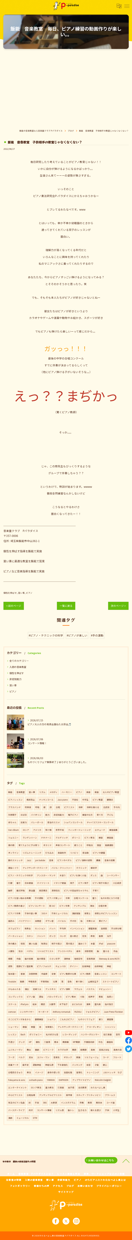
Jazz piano (63, 799)
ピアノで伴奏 (14, 913)
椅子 (72, 883)
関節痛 (66, 1042)
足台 (31, 1057)
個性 (38, 1042)
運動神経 (37, 1064)
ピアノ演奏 (65, 989)
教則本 (99, 1102)
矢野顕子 (12, 814)
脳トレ (71, 1110)
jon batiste (40, 860)
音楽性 (56, 1057)
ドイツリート (43, 883)
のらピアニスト (15, 1095)
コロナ (44, 913)
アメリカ (37, 829)
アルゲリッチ (62, 837)
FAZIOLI (77, 1011)
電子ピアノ (73, 814)
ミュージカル (22, 1118)
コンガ (63, 936)
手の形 (73, 921)
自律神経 (99, 966)
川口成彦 (117, 883)
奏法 (29, 1072)
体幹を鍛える (93, 807)
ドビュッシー (105, 989)
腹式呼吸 (20, 890)
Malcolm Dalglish (103, 1080)
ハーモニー (67, 792)
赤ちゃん (12, 822)
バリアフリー (25, 921)
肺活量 (32, 890)
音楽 (51, 860)
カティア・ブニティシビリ (88, 1095)
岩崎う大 (37, 989)
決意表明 (33, 973)
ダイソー (74, 966)
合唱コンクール (81, 898)
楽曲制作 (62, 852)
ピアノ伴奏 (64, 905)
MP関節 (76, 1042)
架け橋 (48, 829)
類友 (92, 905)
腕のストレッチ (15, 860)
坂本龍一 (12, 973)
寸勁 (82, 996)
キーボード (43, 1011)
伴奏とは (91, 921)
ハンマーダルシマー (90, 1034)
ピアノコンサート (37, 905)
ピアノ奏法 (89, 837)
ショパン (51, 1019)
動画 (22, 981)
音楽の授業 (109, 860)
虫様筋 (104, 928)
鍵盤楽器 (93, 928)
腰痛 (98, 860)
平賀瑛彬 (45, 981)
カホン (30, 936)
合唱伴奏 (102, 905)
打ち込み (49, 852)
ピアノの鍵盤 (99, 852)
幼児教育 (82, 1087)
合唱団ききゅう (15, 1072)
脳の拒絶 (29, 958)
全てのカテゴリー (19, 660)
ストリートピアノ (111, 981)
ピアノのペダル (64, 860)
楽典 (93, 1049)
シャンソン (110, 1026)
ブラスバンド (14, 807)
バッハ (52, 928)
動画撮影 (109, 845)
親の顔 (11, 845)
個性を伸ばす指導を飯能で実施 (22, 551)
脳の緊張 (41, 958)
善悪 (101, 936)
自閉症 (38, 921)
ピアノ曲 (31, 996)
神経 (109, 966)
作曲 (18, 958)
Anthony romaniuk (61, 1011)
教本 (56, 1042)
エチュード (100, 829)
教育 (90, 1102)
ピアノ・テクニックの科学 (20, 875)
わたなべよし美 (98, 1087)
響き (18, 883)
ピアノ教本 (71, 996)
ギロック (68, 1057)
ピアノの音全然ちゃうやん (76, 890)
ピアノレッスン (15, 799)
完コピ (52, 905)
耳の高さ (70, 943)
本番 (93, 943)
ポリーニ (76, 837)
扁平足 (26, 1064)
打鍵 (10, 883)
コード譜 (110, 1102)
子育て (96, 890)
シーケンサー (113, 875)
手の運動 (39, 898)
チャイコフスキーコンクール (100, 822)
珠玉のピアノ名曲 (16, 1102)
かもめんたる (14, 989)
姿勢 (10, 966)
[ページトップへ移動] (126, 1160)
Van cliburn (13, 829)
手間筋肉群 (89, 1042)
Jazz (29, 860)
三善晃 (47, 1042)
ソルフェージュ (91, 1057)
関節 (74, 1049)
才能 (97, 1064)
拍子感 (71, 1087)
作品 (115, 951)
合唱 (58, 807)
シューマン (13, 1026)
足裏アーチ (13, 1064)
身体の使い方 (53, 1072)
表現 (93, 936)
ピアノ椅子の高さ (101, 883)
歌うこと (78, 845)
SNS (45, 1102)
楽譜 (97, 792)
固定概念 (43, 890)
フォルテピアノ (93, 1011)
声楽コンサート (63, 845)
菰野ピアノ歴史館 (24, 966)
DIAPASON (63, 1080)
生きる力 (82, 1110)
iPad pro (25, 1004)
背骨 (54, 973)
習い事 (21, 592)
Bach (23, 1034)
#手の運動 (97, 635)
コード (106, 1057)
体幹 (81, 807)
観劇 (37, 1049)
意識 (101, 996)
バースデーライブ (16, 1110)
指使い (110, 996)
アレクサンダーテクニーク (35, 867)
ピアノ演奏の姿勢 (84, 860)
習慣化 (79, 1072)
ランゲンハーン (30, 837)
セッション (40, 928)
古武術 (106, 807)
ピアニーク (48, 1049)
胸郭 (10, 890)
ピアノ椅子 (83, 883)
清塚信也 (56, 890)
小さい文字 (55, 958)
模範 (10, 958)
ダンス (93, 875)
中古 (100, 1042)
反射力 (24, 822)
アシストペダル (65, 951)
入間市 (52, 1004)
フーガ (11, 1057)
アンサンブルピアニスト (50, 1095)
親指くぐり (13, 867)
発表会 (28, 928)
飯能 (10, 792)
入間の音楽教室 (17, 667)
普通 (23, 973)
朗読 (43, 1004)
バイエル (62, 921)
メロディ (54, 792)
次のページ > (118, 605)
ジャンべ (41, 936)
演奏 (88, 1004)
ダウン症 (49, 921)
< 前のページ (13, 605)
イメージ (39, 1072)
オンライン (13, 852)
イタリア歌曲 (60, 883)
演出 (27, 989)
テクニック (81, 867)
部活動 (85, 852)
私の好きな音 (52, 1034)
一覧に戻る (66, 605)
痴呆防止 (31, 799)
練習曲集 (113, 829)
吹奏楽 (28, 807)
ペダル (30, 951)
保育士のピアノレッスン (106, 913)
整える (106, 951)
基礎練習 (39, 1019)
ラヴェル (78, 989)
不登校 (75, 799)
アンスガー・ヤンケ (46, 875)
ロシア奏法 (36, 1087)
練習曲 (110, 837)
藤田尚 (110, 1042)
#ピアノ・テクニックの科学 (46, 635)
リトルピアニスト (45, 951)
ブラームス (110, 1095)
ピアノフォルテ (44, 966)
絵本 (35, 1004)
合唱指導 (31, 1095)
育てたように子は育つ (29, 845)
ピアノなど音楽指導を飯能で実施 (24, 571)
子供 (107, 1110)
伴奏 (68, 898)
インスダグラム (68, 1102)
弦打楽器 (107, 1034)
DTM (35, 1118)
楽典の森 (117, 1049)
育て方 (100, 814)
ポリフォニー (35, 1034)
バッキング (77, 1064)
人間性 (11, 951)
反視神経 (86, 966)
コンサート (116, 973)
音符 (118, 1034)
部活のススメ (53, 822)
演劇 (10, 1118)
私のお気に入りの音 (110, 898)
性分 (21, 951)
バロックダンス (54, 996)
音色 (70, 981)
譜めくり (82, 943)
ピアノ (29, 592)
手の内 (117, 807)
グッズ (22, 1042)
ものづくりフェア (86, 1019)
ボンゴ (52, 936)
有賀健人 (49, 1026)
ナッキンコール (46, 799)
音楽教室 (20, 792)
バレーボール (37, 822)
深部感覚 (89, 951)
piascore (111, 943)
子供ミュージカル (59, 913)
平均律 (63, 928)
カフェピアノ (14, 928)
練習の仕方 (87, 814)
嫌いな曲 (33, 943)
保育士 (87, 913)
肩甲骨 (69, 1095)
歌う (101, 1019)
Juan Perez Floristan (113, 1011)
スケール (12, 1004)
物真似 (44, 943)
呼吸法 (90, 845)
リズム (42, 792)
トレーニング (93, 1072)
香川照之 (74, 936)
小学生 (116, 1110)
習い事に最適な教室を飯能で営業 (24, 561)
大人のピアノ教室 (111, 792)
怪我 (23, 943)
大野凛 (54, 1102)
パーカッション (15, 936)
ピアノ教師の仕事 (68, 973)
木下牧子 (63, 1004)
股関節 (83, 1049)
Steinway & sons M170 (109, 958)
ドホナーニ (46, 837)
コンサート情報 (44, 1110)
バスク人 (90, 989)
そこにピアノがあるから (19, 1019)
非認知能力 (15, 679)
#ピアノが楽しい (77, 635)
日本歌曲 (29, 883)
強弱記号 (78, 958)
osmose (12, 1011)
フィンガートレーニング (79, 829)
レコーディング (69, 1034)
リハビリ (74, 852)
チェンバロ (60, 966)
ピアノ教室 (98, 799)
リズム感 (60, 1110)
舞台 (29, 1049)
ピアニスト (69, 807)
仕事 (55, 981)
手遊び (11, 1042)
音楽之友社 (104, 1049)
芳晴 (82, 1102)
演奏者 (67, 958)
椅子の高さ (57, 943)
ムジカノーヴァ (15, 1049)
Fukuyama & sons (16, 1080)
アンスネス (50, 989)
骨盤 (33, 1026)
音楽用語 (91, 958)
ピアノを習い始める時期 (19, 898)
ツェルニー (13, 837)
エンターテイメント (17, 1087)
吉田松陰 (68, 1072)
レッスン (12, 1034)
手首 (37, 1102)
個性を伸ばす (10, 592)
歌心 (105, 1064)
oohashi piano (36, 1080)
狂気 (84, 936)
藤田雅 (110, 1019)
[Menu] (127, 6)
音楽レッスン (101, 973)
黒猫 (78, 1057)
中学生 (85, 799)
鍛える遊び (96, 1110)
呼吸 (37, 807)
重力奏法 (49, 1087)
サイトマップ (66, 1191)
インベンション (77, 928)
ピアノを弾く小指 (78, 875)
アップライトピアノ (81, 1080)
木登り (63, 875)
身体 (78, 951)
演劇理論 (76, 913)
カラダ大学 (63, 1049)
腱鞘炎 (110, 799)
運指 (41, 996)
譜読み (11, 921)
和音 (88, 1064)
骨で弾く (80, 981)
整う (94, 898)
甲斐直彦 (32, 981)
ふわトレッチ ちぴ (112, 1072)
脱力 (47, 814)
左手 (109, 936)
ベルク (22, 1057)
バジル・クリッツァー (62, 867)
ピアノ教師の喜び (16, 905)
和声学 (91, 996)
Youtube (12, 981)
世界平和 (60, 829)
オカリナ (47, 845)
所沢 (31, 1110)
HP (30, 1042)
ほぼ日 (24, 814)
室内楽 (98, 1004)
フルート (117, 1057)
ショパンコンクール (73, 822)
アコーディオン (94, 1026)
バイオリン (36, 814)
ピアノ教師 (85, 973)
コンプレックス (15, 996)
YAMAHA (51, 1080)
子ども (110, 814)
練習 (101, 837)
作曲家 (44, 973)
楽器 (88, 792)
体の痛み (12, 943)
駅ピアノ (103, 921)
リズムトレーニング (32, 852)
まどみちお (77, 1004)
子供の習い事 (31, 913)
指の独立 (109, 1004)
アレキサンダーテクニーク (70, 1026)
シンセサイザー (27, 1011)
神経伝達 (49, 1064)
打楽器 (61, 1087)
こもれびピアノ (67, 1019)
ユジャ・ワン (43, 1057)
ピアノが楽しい (54, 898)
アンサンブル (80, 905)
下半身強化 (63, 1064)
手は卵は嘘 (116, 928)
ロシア (26, 829)
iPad (101, 943)
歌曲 (25, 1026)
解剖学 (94, 867)
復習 (99, 845)
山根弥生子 (93, 981)
